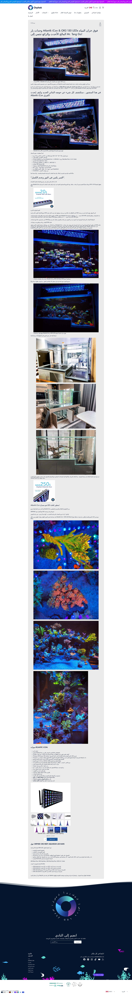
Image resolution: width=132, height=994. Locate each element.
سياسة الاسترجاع (31, 966)
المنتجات (44, 13)
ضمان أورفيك (30, 970)
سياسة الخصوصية (31, 964)
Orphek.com (31, 960)
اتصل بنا (29, 962)
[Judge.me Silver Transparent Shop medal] (74, 984)
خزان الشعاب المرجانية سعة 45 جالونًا (68, 86)
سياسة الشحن (30, 968)
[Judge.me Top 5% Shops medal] (80, 984)
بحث (29, 958)
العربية (86, 8)
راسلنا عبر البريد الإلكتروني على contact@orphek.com (92, 956)
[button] (95, 7)
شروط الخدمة (30, 971)
